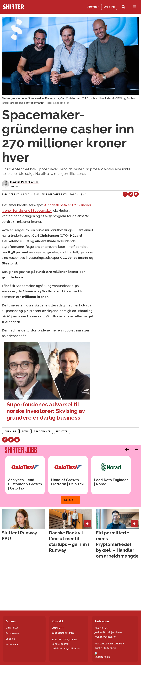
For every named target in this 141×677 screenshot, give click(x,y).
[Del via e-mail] (136, 194)
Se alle (68, 499)
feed (25, 431)
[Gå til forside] (22, 6)
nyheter (62, 431)
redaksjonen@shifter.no (66, 648)
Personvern (12, 633)
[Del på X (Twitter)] (130, 194)
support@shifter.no (63, 632)
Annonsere (12, 644)
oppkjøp (10, 431)
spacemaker (42, 431)
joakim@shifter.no (105, 636)
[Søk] (123, 7)
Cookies (10, 638)
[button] (126, 449)
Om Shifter (12, 627)
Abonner (93, 6)
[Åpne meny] (134, 7)
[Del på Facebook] (125, 194)
